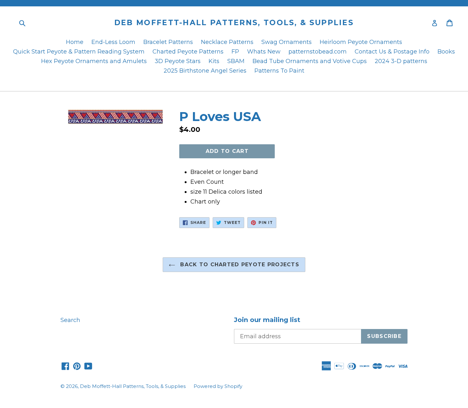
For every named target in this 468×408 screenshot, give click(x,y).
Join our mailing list (267, 320)
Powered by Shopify (218, 386)
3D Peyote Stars (178, 61)
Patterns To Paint (279, 70)
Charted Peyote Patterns (187, 51)
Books (446, 51)
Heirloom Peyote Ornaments (361, 42)
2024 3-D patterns (401, 61)
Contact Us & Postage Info (392, 51)
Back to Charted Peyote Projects (238, 264)
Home (74, 42)
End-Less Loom (113, 42)
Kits (214, 61)
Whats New (263, 51)
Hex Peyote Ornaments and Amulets (94, 61)
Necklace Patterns (227, 42)
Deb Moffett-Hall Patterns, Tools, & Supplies (234, 22)
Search (70, 320)
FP (235, 51)
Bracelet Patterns (168, 42)
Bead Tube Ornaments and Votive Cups (309, 61)
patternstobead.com (317, 51)
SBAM (236, 61)
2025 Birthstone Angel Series (205, 70)
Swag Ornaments (286, 42)
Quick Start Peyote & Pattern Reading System (79, 51)
